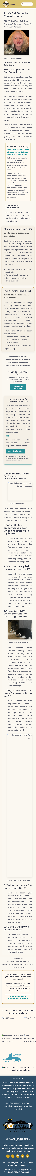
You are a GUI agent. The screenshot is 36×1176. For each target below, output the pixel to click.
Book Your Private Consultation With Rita (18, 997)
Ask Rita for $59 (15, 451)
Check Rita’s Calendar (18, 387)
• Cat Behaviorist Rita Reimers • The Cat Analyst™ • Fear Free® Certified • (6, 4)
